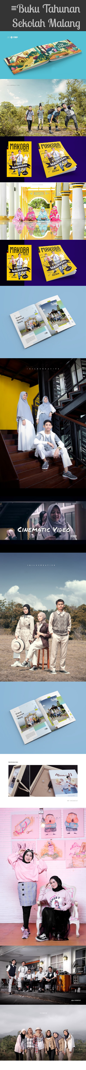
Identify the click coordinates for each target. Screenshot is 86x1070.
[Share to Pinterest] (44, 71)
